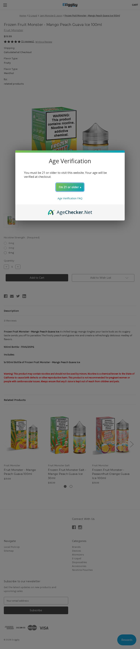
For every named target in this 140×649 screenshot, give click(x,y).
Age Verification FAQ (70, 198)
